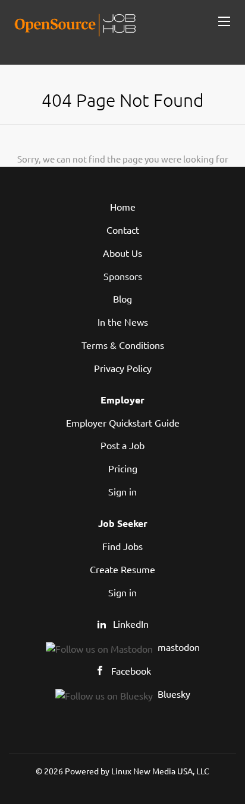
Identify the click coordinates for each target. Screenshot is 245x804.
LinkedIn (131, 624)
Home (123, 206)
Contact (122, 230)
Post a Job (122, 445)
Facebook (131, 670)
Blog (122, 298)
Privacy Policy (123, 368)
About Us (122, 253)
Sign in (122, 491)
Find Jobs (122, 546)
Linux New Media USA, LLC (160, 770)
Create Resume (122, 569)
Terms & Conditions (122, 345)
